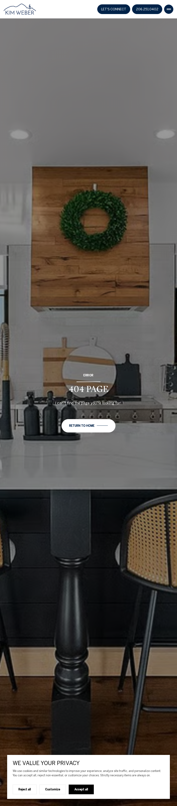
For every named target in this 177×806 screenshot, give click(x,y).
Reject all (24, 789)
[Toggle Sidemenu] (168, 9)
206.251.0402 (147, 9)
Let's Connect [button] (113, 9)
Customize (52, 789)
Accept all (81, 789)
